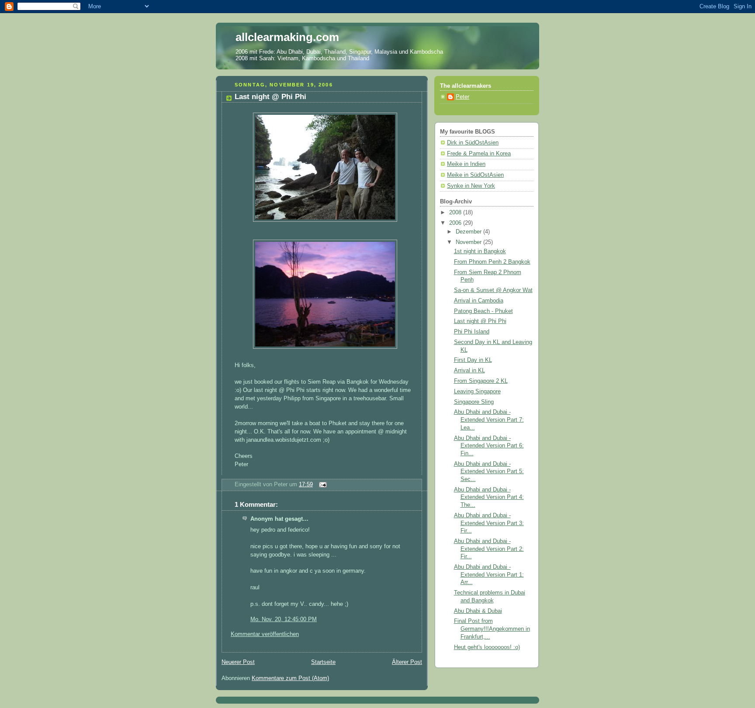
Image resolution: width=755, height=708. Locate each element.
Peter (462, 97)
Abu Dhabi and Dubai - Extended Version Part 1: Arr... (489, 574)
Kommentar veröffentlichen (265, 634)
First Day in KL (473, 360)
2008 (456, 213)
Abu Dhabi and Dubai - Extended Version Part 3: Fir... (489, 523)
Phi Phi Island (471, 332)
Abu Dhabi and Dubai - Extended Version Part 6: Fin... (489, 446)
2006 (456, 223)
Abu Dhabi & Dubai (478, 611)
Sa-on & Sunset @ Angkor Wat (493, 290)
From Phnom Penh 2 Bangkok (492, 262)
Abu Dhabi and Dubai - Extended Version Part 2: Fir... (489, 549)
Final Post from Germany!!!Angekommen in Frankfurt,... (492, 628)
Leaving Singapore (477, 391)
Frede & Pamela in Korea (479, 154)
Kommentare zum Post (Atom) (290, 678)
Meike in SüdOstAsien (475, 175)
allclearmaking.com (287, 37)
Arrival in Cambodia (478, 301)
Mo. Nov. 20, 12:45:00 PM (283, 619)
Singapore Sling (474, 402)
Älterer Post (407, 662)
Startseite (323, 662)
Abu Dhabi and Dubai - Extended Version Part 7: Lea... (489, 419)
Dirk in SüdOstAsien (473, 143)
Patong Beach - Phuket (483, 311)
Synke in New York (471, 186)
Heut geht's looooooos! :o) (487, 647)
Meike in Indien (466, 164)
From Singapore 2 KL (481, 381)
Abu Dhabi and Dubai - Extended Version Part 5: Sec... (489, 471)
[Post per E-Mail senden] (322, 484)
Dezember (469, 232)
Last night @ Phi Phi (270, 97)
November (469, 242)
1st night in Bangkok (480, 251)
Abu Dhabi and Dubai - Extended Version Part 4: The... (489, 497)
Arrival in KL (469, 371)
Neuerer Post (238, 662)
